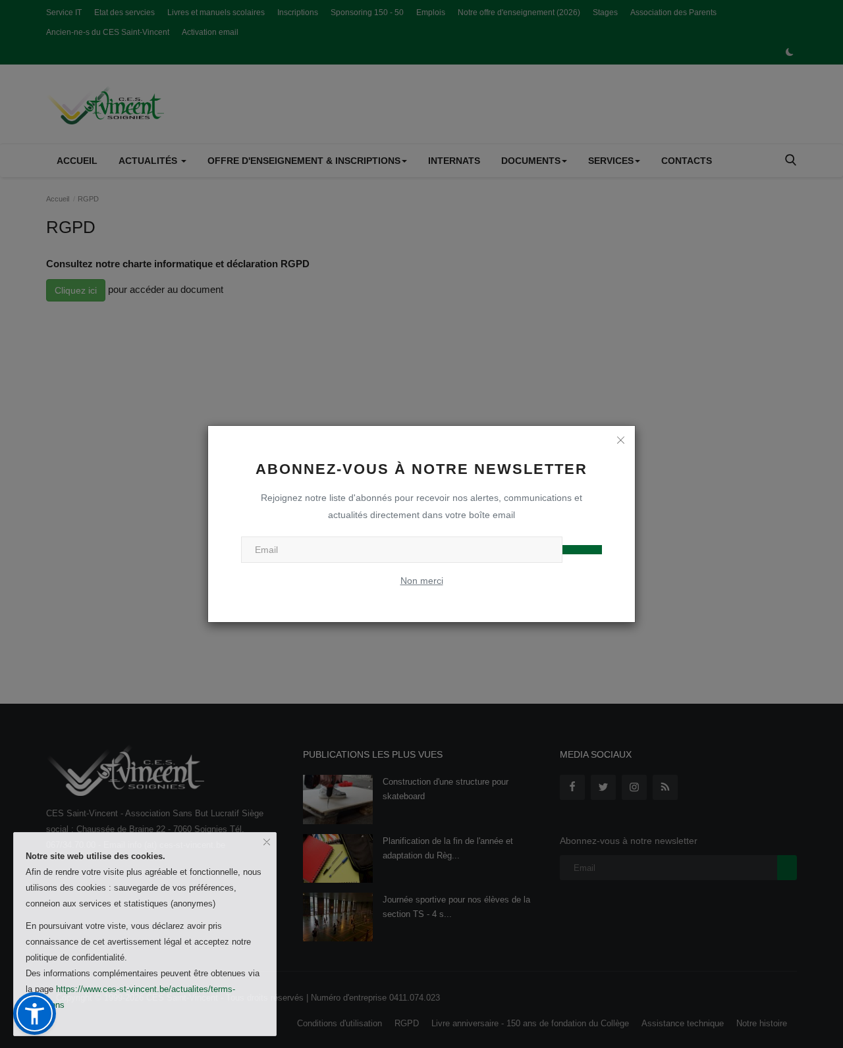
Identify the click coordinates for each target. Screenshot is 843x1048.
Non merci (421, 580)
